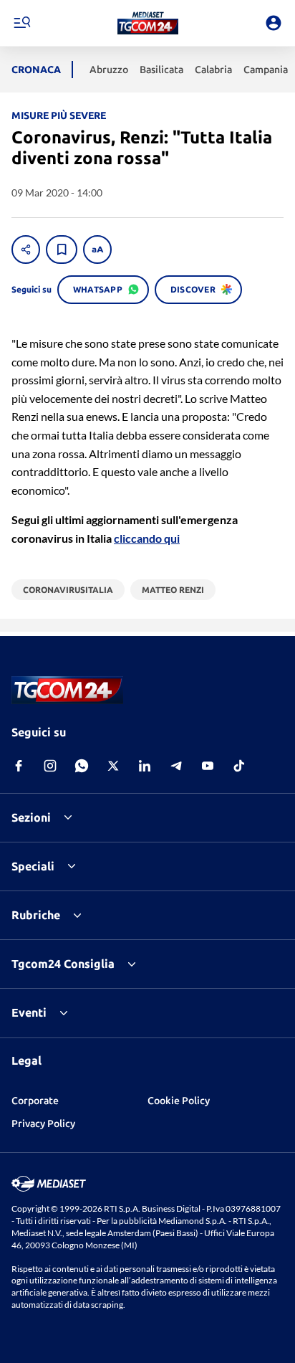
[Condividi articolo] (25, 249)
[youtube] (207, 766)
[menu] (21, 23)
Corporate (35, 1100)
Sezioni (31, 817)
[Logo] (147, 22)
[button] (147, 22)
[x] (113, 766)
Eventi (29, 1012)
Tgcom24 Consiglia (63, 963)
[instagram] (50, 766)
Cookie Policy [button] (179, 1100)
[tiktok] (239, 766)
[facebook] (18, 766)
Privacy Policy (43, 1123)
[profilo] (273, 23)
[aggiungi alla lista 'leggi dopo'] (61, 249)
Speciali (32, 866)
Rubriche (35, 914)
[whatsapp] (81, 766)
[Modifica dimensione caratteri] (97, 249)
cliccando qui (147, 538)
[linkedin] (144, 766)
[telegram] (176, 766)
